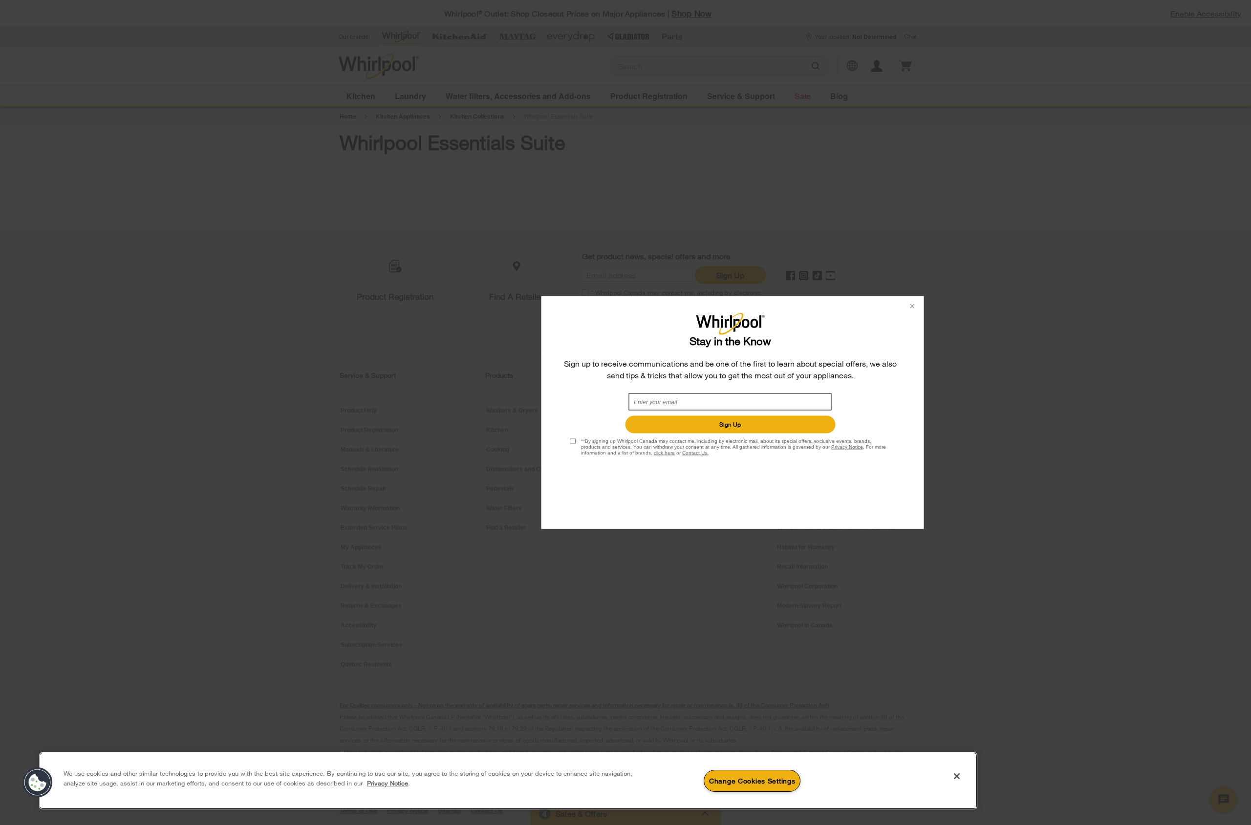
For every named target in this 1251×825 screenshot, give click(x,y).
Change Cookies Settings (752, 781)
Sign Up (730, 424)
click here (664, 452)
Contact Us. (695, 452)
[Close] (957, 776)
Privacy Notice (847, 447)
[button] (37, 782)
